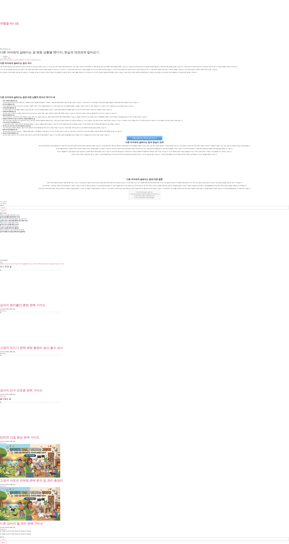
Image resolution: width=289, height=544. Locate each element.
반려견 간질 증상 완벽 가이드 (19, 437)
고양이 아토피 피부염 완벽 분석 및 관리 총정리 (31, 480)
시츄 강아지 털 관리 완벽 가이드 (21, 523)
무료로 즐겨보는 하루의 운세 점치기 (144, 138)
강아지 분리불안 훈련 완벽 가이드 (10, 217)
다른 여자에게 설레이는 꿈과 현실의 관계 (144, 195)
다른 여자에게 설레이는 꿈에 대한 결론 (145, 197)
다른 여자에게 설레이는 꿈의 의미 (145, 192)
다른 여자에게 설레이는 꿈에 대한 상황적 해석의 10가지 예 (145, 194)
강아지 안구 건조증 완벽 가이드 (9, 224)
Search (2, 205)
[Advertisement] (45, 10)
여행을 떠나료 (9, 23)
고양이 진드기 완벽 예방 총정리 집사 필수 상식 (14, 220)
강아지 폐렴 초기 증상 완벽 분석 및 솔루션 (12, 231)
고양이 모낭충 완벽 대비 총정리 (9, 228)
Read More (3, 311)
